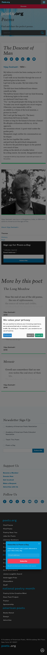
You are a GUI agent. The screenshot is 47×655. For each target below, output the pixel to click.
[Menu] (44, 2)
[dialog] (23, 327)
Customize (7, 335)
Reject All (30, 335)
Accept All (39, 335)
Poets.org (6, 2)
